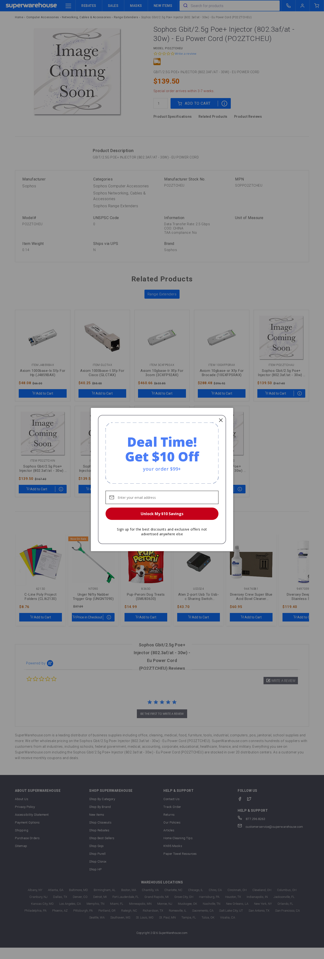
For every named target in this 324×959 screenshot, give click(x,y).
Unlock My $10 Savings (162, 513)
